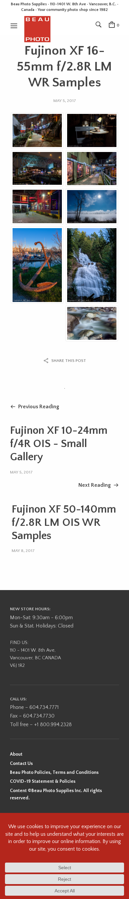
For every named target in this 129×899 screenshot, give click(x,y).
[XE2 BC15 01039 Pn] (91, 265)
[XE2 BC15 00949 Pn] (37, 130)
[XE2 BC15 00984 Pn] (37, 206)
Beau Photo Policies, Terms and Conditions (54, 772)
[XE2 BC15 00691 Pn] (91, 130)
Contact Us (21, 763)
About (16, 754)
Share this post (68, 360)
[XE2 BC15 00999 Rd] (91, 206)
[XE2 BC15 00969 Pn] (91, 168)
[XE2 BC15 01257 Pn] (37, 265)
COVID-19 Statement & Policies (42, 781)
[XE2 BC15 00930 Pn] (37, 168)
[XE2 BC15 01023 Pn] (91, 323)
